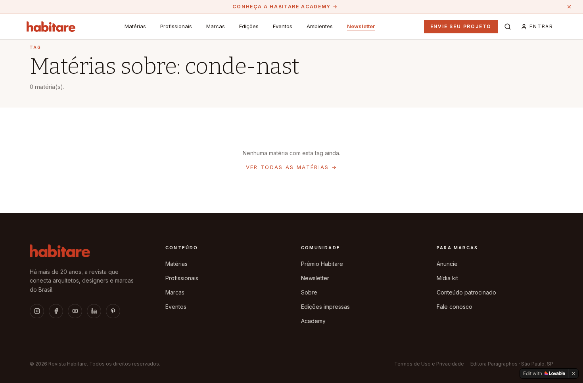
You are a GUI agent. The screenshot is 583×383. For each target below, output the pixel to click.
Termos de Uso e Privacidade (429, 364)
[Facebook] (56, 311)
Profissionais (176, 26)
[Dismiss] (573, 373)
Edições (249, 26)
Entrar (541, 26)
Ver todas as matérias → (292, 167)
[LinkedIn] (94, 311)
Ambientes (320, 26)
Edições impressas (325, 306)
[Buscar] (507, 26)
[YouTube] (75, 311)
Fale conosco (454, 306)
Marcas (215, 26)
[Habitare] (51, 26)
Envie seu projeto (461, 26)
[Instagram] (37, 311)
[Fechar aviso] (569, 6)
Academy (313, 321)
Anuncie (447, 263)
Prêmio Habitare (322, 263)
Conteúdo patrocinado (466, 292)
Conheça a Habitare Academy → (285, 7)
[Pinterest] (113, 311)
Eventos (282, 26)
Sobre (309, 292)
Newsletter (361, 26)
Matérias (135, 26)
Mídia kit (447, 278)
